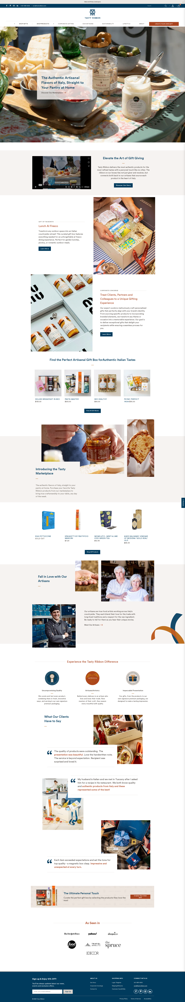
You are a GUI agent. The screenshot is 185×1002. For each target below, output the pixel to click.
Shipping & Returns (117, 985)
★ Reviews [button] (183, 502)
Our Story (93, 982)
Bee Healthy (107, 383)
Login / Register (116, 982)
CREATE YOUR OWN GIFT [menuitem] (164, 24)
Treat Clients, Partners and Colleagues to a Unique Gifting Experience (118, 299)
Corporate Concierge (96, 985)
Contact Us (93, 989)
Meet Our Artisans (91, 625)
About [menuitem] (141, 24)
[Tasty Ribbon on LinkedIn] (17, 6)
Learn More (45, 249)
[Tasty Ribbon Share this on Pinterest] (10, 6)
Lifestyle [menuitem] (126, 24)
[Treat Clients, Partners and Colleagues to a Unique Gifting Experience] (61, 312)
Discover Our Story (123, 185)
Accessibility (147, 998)
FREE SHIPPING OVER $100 (92, 2)
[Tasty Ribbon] (92, 14)
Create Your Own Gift (140, 896)
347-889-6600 (138, 982)
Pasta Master (77, 383)
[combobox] (156, 6)
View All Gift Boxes (92, 410)
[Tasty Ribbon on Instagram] (14, 6)
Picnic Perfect (137, 383)
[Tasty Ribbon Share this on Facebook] (6, 6)
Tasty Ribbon (40, 999)
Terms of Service (136, 998)
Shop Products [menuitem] (43, 24)
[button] (166, 6)
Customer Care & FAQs (118, 989)
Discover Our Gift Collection (157, 97)
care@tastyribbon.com (39, 5)
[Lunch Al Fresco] (124, 235)
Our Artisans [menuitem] (88, 24)
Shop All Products (92, 552)
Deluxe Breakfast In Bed (48, 383)
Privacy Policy (124, 998)
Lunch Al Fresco (48, 226)
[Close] (183, 2)
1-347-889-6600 (25, 5)
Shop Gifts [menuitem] (23, 24)
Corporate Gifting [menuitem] (66, 24)
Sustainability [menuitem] (108, 24)
